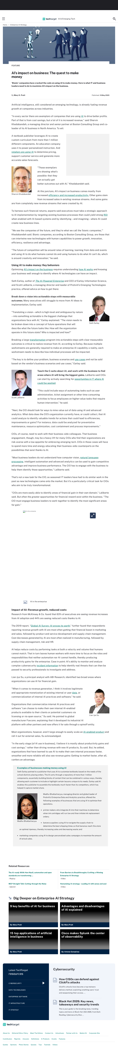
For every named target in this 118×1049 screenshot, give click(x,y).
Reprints (17, 1039)
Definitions (35, 1039)
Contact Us (49, 1033)
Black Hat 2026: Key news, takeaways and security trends (79, 1003)
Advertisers (59, 1033)
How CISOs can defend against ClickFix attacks (79, 981)
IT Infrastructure (17, 1003)
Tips (40, 1045)
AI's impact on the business (38, 269)
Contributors (7, 1039)
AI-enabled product (93, 732)
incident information (47, 665)
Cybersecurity (15, 983)
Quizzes (33, 1045)
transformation (38, 339)
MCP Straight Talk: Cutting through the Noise (27, 884)
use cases (80, 359)
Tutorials (47, 1045)
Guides (5, 1045)
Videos (55, 1045)
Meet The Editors (36, 1033)
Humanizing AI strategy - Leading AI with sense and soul (83, 884)
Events (54, 1039)
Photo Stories (24, 1045)
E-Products (45, 1039)
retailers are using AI (23, 152)
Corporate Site (94, 1033)
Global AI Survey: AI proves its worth (50, 625)
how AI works (86, 269)
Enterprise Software (18, 996)
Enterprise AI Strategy (18, 25)
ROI (106, 215)
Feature (16, 65)
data (74, 692)
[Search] (114, 19)
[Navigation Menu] (3, 19)
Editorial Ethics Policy (20, 1033)
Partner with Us (72, 1033)
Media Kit (83, 1033)
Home (5, 25)
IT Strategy (14, 1010)
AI (82, 116)
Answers (26, 1039)
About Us (6, 1033)
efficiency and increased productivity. (68, 195)
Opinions (13, 1045)
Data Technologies (17, 990)
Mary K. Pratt (19, 95)
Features (62, 1039)
